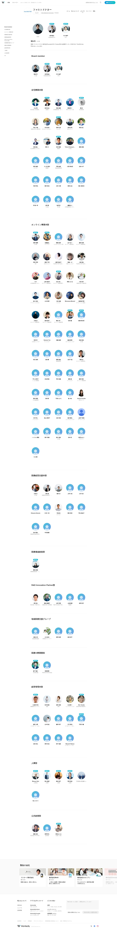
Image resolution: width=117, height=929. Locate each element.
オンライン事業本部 (8, 32)
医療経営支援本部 (8, 34)
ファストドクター (42, 9)
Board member (8, 27)
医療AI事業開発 (7, 45)
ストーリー (89, 11)
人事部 (5, 50)
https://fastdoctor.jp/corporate (47, 12)
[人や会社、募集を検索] (100, 2)
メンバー (82, 11)
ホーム (68, 11)
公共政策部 (6, 53)
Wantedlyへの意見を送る (90, 912)
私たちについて (75, 11)
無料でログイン (110, 2)
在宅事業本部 (7, 29)
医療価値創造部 (7, 37)
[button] (21, 901)
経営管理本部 (7, 48)
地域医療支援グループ (9, 42)
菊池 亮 (33, 41)
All (5, 55)
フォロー (37, 13)
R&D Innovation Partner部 (8, 40)
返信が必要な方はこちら (74, 912)
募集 (94, 11)
